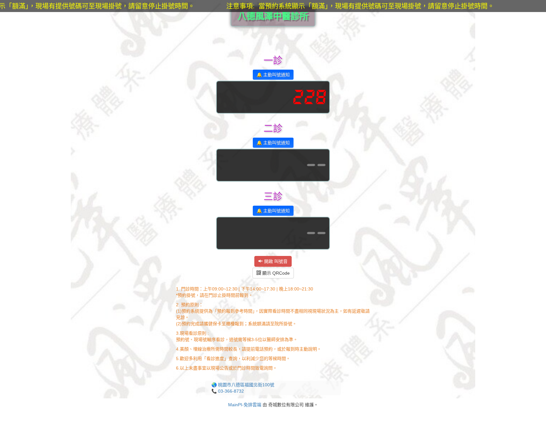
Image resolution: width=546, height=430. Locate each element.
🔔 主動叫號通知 (273, 74)
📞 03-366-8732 (227, 391)
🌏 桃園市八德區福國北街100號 (242, 384)
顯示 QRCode (275, 273)
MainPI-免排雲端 (244, 404)
